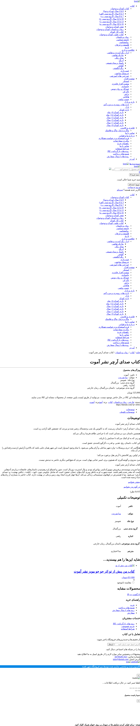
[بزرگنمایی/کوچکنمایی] (139, 688)
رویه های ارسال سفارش (123, 610)
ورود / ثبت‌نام (134, 185)
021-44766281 (121, 657)
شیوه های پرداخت (126, 608)
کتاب (132, 352)
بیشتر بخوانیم (134, 482)
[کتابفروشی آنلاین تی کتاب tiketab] (137, 1)
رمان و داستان (121, 352)
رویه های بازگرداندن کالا (124, 624)
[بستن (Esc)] (131, 688)
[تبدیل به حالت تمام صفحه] (136, 688)
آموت (101, 402)
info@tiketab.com (120, 659)
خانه (138, 352)
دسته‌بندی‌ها (134, 164)
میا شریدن (123, 377)
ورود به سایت (134, 187)
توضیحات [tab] (130, 409)
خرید (132, 605)
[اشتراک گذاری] (133, 688)
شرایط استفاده (128, 629)
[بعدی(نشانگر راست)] (136, 690)
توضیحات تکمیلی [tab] (127, 412)
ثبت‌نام (120, 190)
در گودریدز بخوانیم (132, 487)
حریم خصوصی (128, 626)
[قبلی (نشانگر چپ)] (139, 690)
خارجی (131, 402)
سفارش (131, 613)
